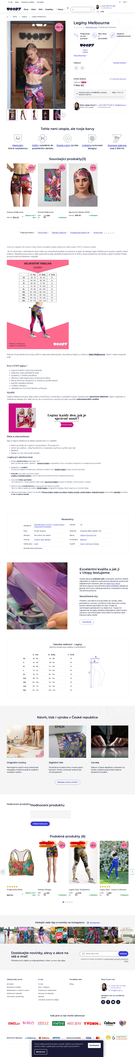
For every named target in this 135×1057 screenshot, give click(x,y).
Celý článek (86, 622)
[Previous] (2, 871)
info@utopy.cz (120, 105)
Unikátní (87, 145)
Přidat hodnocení (40, 824)
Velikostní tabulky (14, 993)
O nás (10, 2)
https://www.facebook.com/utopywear (108, 1002)
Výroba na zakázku (46, 993)
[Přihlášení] (120, 2)
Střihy (35, 145)
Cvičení (37, 540)
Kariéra (41, 996)
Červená (89, 535)
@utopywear (118, 1002)
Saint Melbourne (97, 354)
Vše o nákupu (44, 987)
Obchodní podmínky (15, 996)
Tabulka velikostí (58, 233)
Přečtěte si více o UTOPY (67, 782)
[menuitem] (27, 9)
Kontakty (40, 2)
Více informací (80, 55)
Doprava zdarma (117, 145)
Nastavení (40, 1052)
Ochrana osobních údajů (48, 1000)
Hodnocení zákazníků (47, 990)
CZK (124, 2)
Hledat (91, 9)
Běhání (47, 540)
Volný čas (89, 544)
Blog (17, 2)
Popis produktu (27, 233)
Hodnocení (103, 233)
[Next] (132, 871)
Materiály (17, 145)
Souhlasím (94, 1045)
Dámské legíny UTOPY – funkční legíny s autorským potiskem (49, 526)
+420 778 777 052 (108, 6)
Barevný (83, 540)
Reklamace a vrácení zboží (18, 990)
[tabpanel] (21, 191)
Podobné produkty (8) (79, 233)
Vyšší (36, 544)
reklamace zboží (113, 584)
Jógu (42, 540)
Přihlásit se (123, 953)
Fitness (96, 544)
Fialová (83, 535)
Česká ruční (63, 145)
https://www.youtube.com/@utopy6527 (113, 1002)
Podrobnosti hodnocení (107, 27)
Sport (82, 544)
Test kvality (42, 233)
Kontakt (10, 984)
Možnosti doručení (119, 79)
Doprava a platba (27, 2)
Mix (94, 535)
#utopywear (95, 923)
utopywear (103, 1002)
